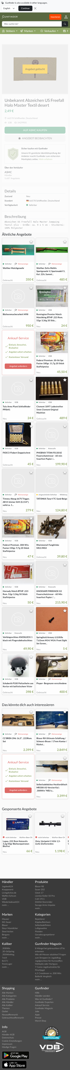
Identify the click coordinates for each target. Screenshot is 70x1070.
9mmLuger (7, 964)
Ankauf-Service (42, 1005)
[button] (64, 17)
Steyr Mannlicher (10, 928)
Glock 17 (39, 892)
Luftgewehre (41, 928)
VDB (4, 899)
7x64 (4, 957)
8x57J (5, 960)
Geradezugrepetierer (45, 934)
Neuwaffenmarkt (10, 1014)
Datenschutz (8, 1037)
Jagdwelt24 (7, 886)
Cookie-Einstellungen (12, 1041)
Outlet (5, 1011)
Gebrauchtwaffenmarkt (13, 1017)
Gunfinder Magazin (44, 1008)
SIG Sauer (6, 922)
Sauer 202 (40, 889)
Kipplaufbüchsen (42, 922)
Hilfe (37, 992)
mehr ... (5, 905)
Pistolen (38, 931)
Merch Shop (40, 1020)
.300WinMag (8, 954)
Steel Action (7, 931)
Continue (25, 8)
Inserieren (55, 17)
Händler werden (42, 995)
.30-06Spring (8, 951)
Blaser (5, 925)
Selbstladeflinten (43, 925)
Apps (37, 1014)
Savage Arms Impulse (45, 905)
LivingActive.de (9, 892)
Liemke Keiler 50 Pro (45, 895)
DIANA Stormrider (43, 902)
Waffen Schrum (9, 895)
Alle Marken (7, 992)
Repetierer (40, 919)
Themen (6, 1008)
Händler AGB (8, 1034)
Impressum (7, 1044)
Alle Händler (8, 1002)
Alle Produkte (8, 999)
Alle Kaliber (7, 1005)
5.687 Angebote (12, 178)
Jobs (37, 1011)
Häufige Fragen (9, 1047)
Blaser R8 (39, 886)
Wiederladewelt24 (10, 902)
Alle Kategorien (9, 995)
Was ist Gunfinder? (43, 999)
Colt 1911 (40, 899)
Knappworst (7, 889)
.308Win (6, 948)
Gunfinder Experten (44, 1002)
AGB (4, 1031)
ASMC (8, 172)
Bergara (5, 934)
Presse (38, 1017)
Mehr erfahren (45, 159)
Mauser (5, 919)
